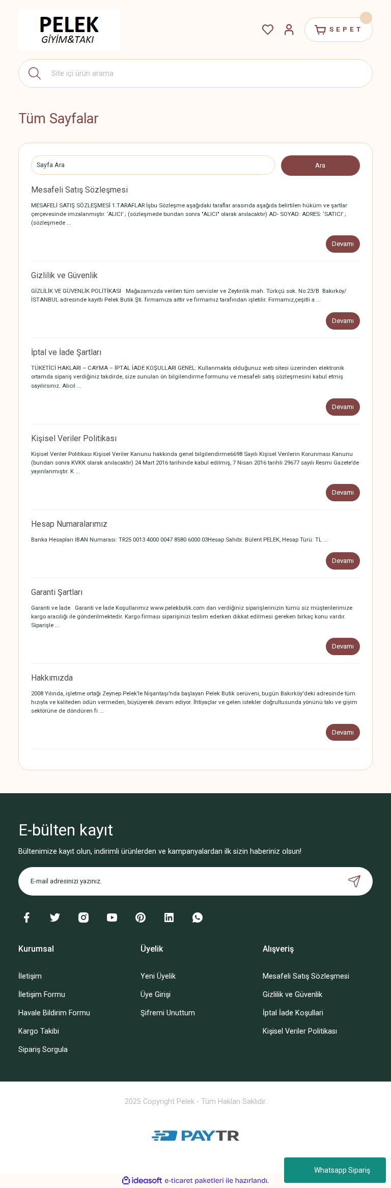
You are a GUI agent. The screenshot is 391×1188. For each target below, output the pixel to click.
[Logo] (69, 29)
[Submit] (354, 881)
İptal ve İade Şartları (66, 352)
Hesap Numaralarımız (69, 524)
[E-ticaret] (194, 1180)
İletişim (30, 976)
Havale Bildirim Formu (54, 1013)
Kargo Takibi (38, 1031)
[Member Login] (289, 29)
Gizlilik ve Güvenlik (64, 275)
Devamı (343, 244)
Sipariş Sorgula (43, 1049)
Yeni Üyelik (158, 976)
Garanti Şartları (56, 592)
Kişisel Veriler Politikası (74, 438)
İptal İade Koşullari (293, 1013)
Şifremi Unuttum (168, 1013)
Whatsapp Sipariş (342, 1170)
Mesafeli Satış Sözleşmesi (79, 190)
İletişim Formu (41, 994)
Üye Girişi (156, 994)
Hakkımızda (52, 678)
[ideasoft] (142, 1180)
